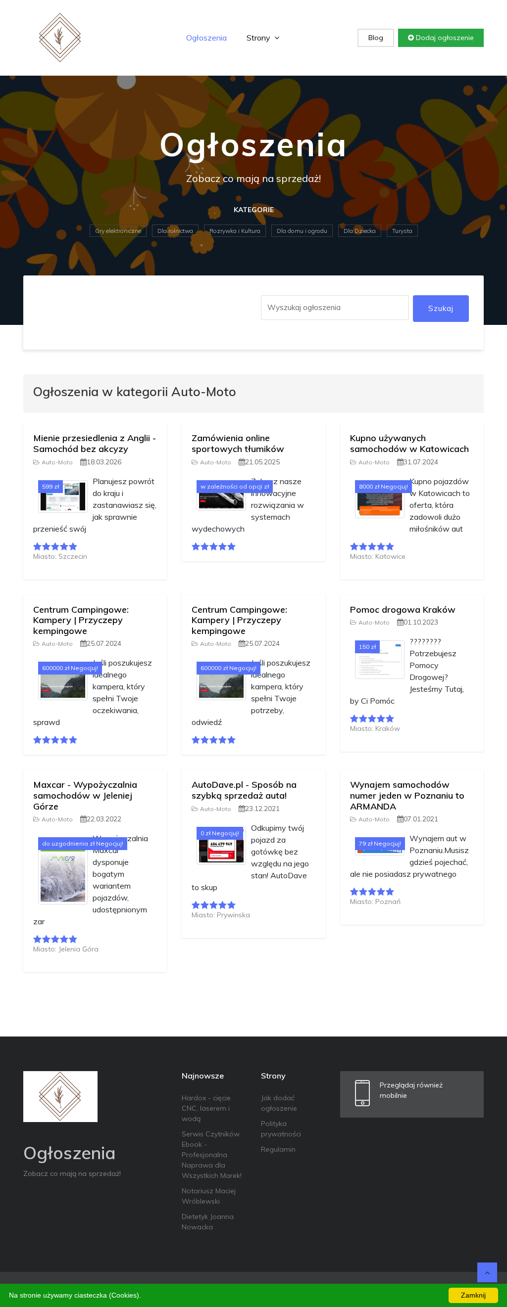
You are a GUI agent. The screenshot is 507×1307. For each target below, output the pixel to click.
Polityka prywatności (281, 1128)
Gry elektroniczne (118, 230)
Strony (259, 38)
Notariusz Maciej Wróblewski (209, 1196)
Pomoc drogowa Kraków (403, 609)
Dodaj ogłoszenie (444, 37)
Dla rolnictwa (175, 230)
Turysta (402, 230)
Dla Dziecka (360, 230)
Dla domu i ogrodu (302, 230)
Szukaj (441, 308)
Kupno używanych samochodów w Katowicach (409, 443)
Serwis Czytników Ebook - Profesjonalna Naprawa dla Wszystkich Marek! (212, 1154)
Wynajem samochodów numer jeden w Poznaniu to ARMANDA (407, 795)
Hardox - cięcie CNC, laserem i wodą (206, 1108)
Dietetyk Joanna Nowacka (208, 1221)
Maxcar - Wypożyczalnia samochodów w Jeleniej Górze (85, 795)
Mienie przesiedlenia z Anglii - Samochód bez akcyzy (94, 443)
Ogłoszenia (206, 38)
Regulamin (278, 1149)
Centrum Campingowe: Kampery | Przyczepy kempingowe (81, 620)
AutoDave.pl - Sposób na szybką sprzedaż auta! (244, 790)
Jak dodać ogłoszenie (279, 1103)
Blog (375, 37)
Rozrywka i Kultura (234, 230)
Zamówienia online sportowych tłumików (238, 443)
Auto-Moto (57, 462)
